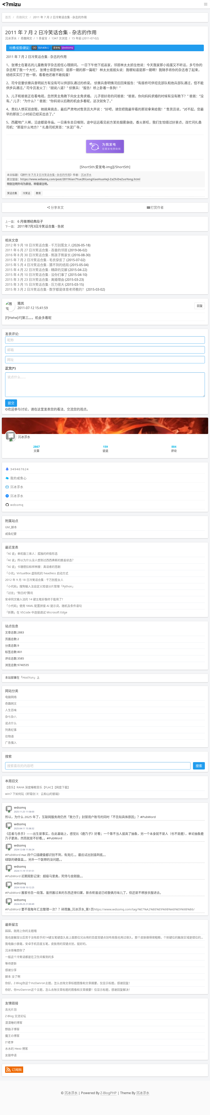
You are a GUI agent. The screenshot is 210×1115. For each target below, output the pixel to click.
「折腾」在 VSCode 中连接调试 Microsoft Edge (36, 612)
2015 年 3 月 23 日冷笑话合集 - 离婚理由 (34, 279)
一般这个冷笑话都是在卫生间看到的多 (29, 957)
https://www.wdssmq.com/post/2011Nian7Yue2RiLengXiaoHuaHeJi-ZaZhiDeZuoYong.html (80, 179)
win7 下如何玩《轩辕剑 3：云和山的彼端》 (33, 794)
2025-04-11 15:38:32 (24, 828)
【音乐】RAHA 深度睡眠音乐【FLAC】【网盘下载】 (37, 787)
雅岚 (20, 303)
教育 (38, 193)
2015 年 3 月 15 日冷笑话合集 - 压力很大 (34, 284)
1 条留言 (41, 38)
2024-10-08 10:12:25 (24, 887)
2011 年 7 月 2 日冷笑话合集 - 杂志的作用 (46, 175)
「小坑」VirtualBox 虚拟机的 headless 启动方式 (36, 573)
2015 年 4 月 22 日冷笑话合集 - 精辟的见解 (36, 269)
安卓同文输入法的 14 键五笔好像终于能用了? (34, 599)
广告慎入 (11, 742)
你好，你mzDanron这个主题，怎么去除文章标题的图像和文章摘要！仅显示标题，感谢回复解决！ (68, 989)
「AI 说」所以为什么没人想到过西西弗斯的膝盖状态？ (40, 560)
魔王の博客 (12, 1036)
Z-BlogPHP (108, 1093)
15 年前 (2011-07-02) (85, 38)
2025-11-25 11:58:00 (24, 811)
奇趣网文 (22, 17)
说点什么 (11, 723)
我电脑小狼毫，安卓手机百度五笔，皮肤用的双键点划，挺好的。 (46, 944)
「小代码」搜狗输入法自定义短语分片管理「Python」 (40, 586)
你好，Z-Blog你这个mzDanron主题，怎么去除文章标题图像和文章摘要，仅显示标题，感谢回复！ (68, 983)
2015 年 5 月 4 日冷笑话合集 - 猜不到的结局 (37, 265)
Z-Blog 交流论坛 (15, 1016)
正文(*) (10, 368)
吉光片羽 (11, 1009)
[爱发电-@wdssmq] (63, 48)
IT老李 (9, 1042)
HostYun (28, 677)
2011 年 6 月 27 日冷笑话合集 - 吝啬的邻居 (36, 250)
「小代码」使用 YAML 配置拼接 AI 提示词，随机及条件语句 (43, 606)
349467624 (19, 469)
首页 (8, 17)
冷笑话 (26, 193)
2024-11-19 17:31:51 (24, 870)
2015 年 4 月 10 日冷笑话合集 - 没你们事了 (36, 274)
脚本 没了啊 (12, 976)
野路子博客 (12, 1029)
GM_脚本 (11, 527)
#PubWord (13, 855)
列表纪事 (11, 730)
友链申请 (11, 1055)
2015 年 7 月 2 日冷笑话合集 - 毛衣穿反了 (35, 260)
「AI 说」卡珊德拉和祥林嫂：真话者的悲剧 (32, 567)
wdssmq (16, 505)
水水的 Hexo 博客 (16, 1048)
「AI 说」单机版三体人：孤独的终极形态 (31, 553)
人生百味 (11, 710)
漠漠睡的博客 (13, 1022)
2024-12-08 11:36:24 (24, 849)
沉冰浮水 (11, 38)
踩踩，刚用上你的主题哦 (21, 931)
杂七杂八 (11, 716)
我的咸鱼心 (18, 478)
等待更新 (11, 963)
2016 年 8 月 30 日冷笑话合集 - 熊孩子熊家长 (38, 255)
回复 (200, 306)
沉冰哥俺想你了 (15, 950)
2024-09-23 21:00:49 (24, 904)
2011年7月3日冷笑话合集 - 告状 (40, 226)
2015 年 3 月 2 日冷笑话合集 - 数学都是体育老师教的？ (45, 289)
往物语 (9, 736)
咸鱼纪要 (11, 534)
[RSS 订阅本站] (14, 1072)
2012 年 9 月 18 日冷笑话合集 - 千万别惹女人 (38, 245)
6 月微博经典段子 (30, 221)
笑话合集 (12, 193)
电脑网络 (11, 697)
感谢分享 (11, 970)
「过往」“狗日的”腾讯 (19, 593)
